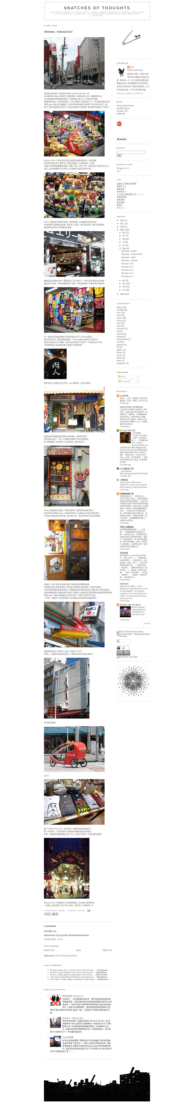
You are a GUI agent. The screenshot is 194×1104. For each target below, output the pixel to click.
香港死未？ (122, 191)
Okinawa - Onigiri (129, 251)
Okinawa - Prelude (130, 260)
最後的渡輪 (122, 197)
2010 (122, 227)
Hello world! (125, 482)
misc (119, 313)
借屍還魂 (121, 200)
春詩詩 (120, 205)
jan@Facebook (123, 108)
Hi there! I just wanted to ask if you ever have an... (72, 972)
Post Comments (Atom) (66, 956)
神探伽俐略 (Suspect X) (72, 996)
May (124, 248)
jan (132, 67)
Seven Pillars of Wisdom (131, 407)
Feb (124, 287)
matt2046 (124, 396)
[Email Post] (88, 910)
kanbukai (124, 584)
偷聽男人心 (122, 186)
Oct (124, 235)
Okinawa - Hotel (128, 257)
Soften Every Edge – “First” (131, 586)
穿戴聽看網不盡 (127, 494)
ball (118, 331)
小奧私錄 (124, 480)
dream (119, 352)
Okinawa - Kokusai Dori (58, 31)
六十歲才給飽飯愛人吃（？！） (130, 194)
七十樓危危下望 (127, 468)
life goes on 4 (127, 267)
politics (120, 350)
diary (119, 307)
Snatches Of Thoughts (97, 8)
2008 (122, 294)
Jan (124, 290)
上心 (119, 171)
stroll (119, 342)
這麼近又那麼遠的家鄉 (126, 184)
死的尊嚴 (121, 202)
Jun (124, 245)
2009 (122, 230)
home (119, 360)
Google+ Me (122, 111)
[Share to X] (51, 914)
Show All (147, 623)
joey (118, 323)
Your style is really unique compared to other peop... (73, 979)
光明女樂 (124, 553)
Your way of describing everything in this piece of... (72, 977)
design (119, 336)
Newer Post (49, 950)
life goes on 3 (123, 168)
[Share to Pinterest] (56, 914)
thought (120, 310)
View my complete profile (130, 93)
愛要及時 (121, 189)
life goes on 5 (127, 263)
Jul (123, 242)
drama (119, 358)
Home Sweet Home (125, 105)
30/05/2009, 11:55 (53, 939)
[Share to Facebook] (53, 914)
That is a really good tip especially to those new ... (72, 975)
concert (120, 334)
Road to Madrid (138, 607)
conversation (122, 339)
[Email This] (45, 914)
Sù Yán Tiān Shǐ (127, 430)
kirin (118, 326)
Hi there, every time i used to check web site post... (72, 970)
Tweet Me (121, 114)
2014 (122, 220)
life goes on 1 (127, 276)
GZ (118, 347)
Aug (124, 239)
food (118, 315)
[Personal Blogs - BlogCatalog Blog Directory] (133, 636)
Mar (124, 283)
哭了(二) (120, 208)
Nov (124, 232)
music (119, 318)
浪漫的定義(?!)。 (127, 496)
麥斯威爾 (48, 931)
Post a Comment (51, 946)
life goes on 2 (127, 273)
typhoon (120, 345)
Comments (125, 381)
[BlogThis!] (48, 914)
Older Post (107, 950)
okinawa (81, 910)
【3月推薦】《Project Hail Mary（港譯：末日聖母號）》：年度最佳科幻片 (140, 438)
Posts (123, 377)
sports (119, 355)
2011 (122, 224)
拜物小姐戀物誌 (127, 527)
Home (78, 950)
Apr (124, 280)
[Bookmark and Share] (127, 657)
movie (119, 321)
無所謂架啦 (124, 555)
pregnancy (121, 363)
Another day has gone (130, 605)
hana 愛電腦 (67, 1037)
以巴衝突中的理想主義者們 (131, 409)
